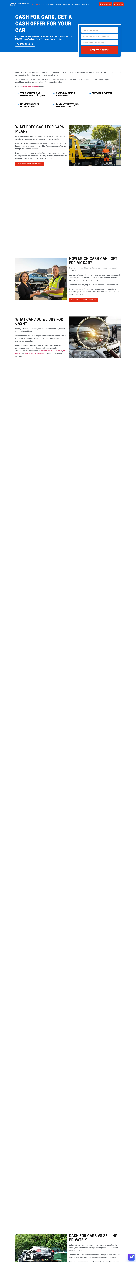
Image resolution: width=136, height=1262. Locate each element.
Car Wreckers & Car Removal (51, 351)
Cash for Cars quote (31, 87)
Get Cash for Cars (38, 4)
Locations (66, 4)
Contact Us (85, 4)
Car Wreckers (49, 4)
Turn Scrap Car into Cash (34, 353)
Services (59, 4)
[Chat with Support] (131, 1257)
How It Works (76, 4)
